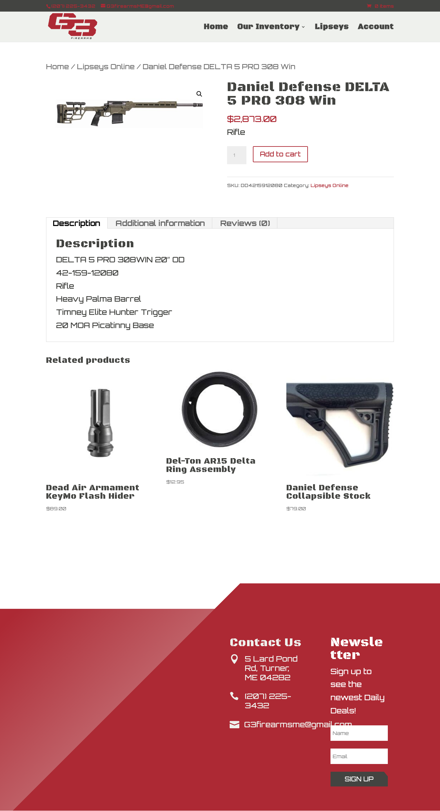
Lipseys (332, 28)
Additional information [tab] (160, 223)
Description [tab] (76, 223)
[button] (199, 94)
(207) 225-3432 (268, 700)
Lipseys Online (106, 66)
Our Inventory (268, 28)
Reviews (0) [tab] (245, 223)
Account (376, 28)
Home (216, 28)
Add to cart (280, 154)
